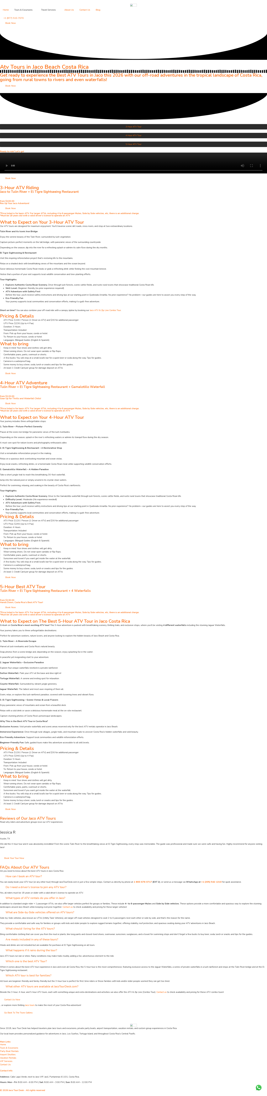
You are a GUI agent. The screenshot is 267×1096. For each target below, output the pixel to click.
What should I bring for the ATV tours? (30, 928)
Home (6, 9)
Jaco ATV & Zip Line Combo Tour (105, 310)
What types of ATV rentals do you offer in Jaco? (35, 898)
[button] (133, 876)
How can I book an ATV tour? (24, 876)
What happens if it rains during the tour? (31, 950)
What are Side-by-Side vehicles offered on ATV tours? (40, 912)
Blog (98, 9)
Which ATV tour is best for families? (28, 975)
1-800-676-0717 (143, 881)
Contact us (68, 907)
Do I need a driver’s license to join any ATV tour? (36, 887)
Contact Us (84, 9)
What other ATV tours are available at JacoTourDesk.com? (42, 986)
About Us (69, 9)
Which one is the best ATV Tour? (26, 961)
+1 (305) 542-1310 (211, 881)
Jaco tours (30, 1005)
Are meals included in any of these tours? (32, 939)
